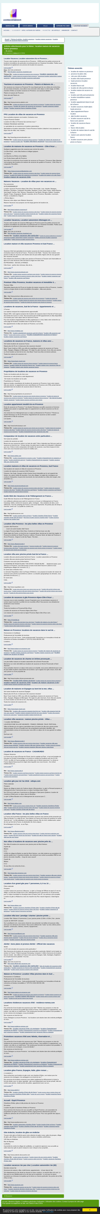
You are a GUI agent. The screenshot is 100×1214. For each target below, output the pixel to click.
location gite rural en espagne (38, 1094)
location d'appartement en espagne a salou (24, 458)
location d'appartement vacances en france (42, 335)
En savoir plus (48, 1212)
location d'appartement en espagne (37, 460)
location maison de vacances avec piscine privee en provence (35, 300)
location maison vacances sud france (15, 336)
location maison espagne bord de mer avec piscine (31, 713)
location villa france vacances (34, 141)
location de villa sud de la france (82, 88)
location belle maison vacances (24, 680)
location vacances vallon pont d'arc (33, 1159)
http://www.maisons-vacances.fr (17, 209)
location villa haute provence (20, 546)
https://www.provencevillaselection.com (20, 171)
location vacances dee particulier (26, 236)
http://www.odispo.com (15, 803)
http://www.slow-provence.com (17, 873)
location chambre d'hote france (42, 515)
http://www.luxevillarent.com (16, 933)
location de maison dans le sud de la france (82, 131)
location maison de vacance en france (81, 91)
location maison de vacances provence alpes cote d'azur (26, 276)
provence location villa (17, 141)
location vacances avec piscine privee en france (81, 141)
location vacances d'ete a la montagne (26, 1028)
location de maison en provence (82, 71)
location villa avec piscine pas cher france (20, 835)
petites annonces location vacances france (23, 239)
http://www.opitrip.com (14, 455)
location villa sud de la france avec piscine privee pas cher (27, 589)
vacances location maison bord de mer (26, 214)
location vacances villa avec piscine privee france (25, 591)
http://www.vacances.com (15, 1185)
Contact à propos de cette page (73, 1201)
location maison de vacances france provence (25, 76)
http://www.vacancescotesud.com (18, 272)
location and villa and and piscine (82, 95)
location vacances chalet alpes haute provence (81, 108)
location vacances (81, 26)
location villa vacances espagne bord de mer (27, 711)
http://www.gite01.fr (13, 1090)
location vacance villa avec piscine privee (32, 745)
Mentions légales (14, 1201)
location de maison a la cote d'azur (50, 175)
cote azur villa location (78, 76)
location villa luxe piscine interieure (28, 937)
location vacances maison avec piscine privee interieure (24, 877)
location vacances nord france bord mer (23, 773)
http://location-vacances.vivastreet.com (20, 72)
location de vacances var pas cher (22, 1187)
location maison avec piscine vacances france (24, 367)
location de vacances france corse (80, 124)
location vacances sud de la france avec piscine (80, 120)
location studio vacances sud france (17, 334)
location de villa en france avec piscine (44, 835)
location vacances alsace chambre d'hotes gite (24, 805)
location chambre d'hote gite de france (23, 809)
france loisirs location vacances (53, 141)
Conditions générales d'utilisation (32, 1201)
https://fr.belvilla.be (13, 620)
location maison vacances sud (44, 652)
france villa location (77, 128)
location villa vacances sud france (19, 278)
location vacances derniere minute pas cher (21, 1189)
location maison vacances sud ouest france (16, 775)
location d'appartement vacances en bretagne (32, 1030)
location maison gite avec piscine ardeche (41, 1157)
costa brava (28, 26)
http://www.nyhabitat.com (15, 331)
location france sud (77, 85)
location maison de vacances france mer (22, 365)
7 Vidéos (14, 53)
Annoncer (65, 30)
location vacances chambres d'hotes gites (26, 907)
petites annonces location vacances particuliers (25, 78)
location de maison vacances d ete (45, 683)
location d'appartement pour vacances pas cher (33, 431)
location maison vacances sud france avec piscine (26, 274)
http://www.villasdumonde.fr (16, 544)
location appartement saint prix (17, 460)
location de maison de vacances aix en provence (26, 74)
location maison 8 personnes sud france (21, 911)
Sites (23, 30)
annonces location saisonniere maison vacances (19, 237)
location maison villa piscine (25, 996)
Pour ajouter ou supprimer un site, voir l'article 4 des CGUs (22, 1203)
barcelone (10, 26)
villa (45, 26)
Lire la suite (7, 68)
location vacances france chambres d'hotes (23, 108)
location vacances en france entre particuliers (26, 968)
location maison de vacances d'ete (17, 177)
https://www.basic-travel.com (16, 361)
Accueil (7, 30)
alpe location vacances (79, 116)
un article (56, 30)
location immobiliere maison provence (80, 99)
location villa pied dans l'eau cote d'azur (23, 622)
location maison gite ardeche (20, 1157)
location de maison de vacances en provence (28, 106)
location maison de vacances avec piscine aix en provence (28, 298)
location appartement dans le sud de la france (82, 103)
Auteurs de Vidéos (33, 30)
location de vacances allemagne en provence (50, 235)
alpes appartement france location (79, 113)
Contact (74, 30)
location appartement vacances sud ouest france (41, 775)
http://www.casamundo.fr (15, 770)
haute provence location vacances (79, 82)
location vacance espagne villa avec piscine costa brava (36, 747)
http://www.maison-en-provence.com (19, 648)
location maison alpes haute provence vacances (17, 626)
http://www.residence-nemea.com (18, 1026)
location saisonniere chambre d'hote (24, 1124)
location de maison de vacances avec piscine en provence (28, 104)
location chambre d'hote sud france (22, 515)
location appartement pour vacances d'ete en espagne (37, 1032)
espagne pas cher (62, 26)
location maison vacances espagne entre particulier (24, 969)
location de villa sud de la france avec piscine (22, 593)
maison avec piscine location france (80, 136)
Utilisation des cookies (53, 1201)
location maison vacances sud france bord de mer (48, 773)
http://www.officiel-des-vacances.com (19, 963)
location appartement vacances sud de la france (28, 333)
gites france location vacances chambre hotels (36, 517)
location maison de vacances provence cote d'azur (26, 173)
